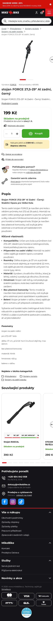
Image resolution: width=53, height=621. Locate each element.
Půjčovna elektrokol (12, 570)
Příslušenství (15, 28)
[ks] (12, 133)
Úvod (4, 28)
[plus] (17, 133)
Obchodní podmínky (12, 518)
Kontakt (6, 548)
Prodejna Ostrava (10, 552)
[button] (50, 4)
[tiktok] (21, 502)
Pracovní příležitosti (11, 531)
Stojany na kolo (32, 28)
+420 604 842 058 (33, 172)
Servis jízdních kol (11, 566)
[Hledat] (5, 21)
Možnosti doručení (16, 126)
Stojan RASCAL (11, 442)
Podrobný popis (10, 103)
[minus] (6, 133)
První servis (15, 181)
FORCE (13, 84)
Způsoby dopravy (10, 522)
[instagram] (13, 502)
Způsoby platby (10, 526)
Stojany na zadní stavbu (12, 31)
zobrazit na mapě (24, 495)
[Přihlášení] (36, 12)
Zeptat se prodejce (13, 154)
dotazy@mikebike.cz (39, 170)
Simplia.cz (6, 589)
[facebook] (5, 502)
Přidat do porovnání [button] (14, 159)
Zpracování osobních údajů (15, 535)
